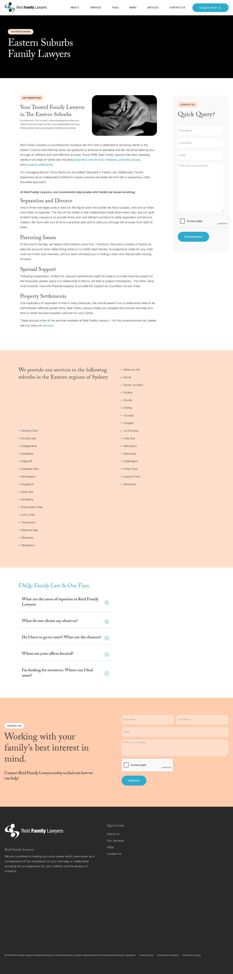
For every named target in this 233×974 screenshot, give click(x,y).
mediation (111, 159)
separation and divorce (88, 159)
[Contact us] (160, 853)
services (48, 325)
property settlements (39, 164)
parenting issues (129, 159)
